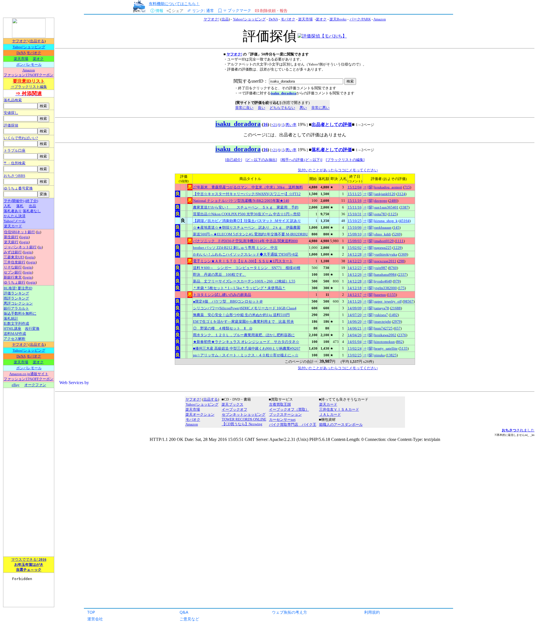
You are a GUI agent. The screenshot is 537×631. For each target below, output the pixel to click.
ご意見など (189, 618)
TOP (91, 612)
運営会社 (95, 618)
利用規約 (372, 612)
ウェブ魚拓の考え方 (289, 612)
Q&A (184, 612)
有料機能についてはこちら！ (174, 3)
